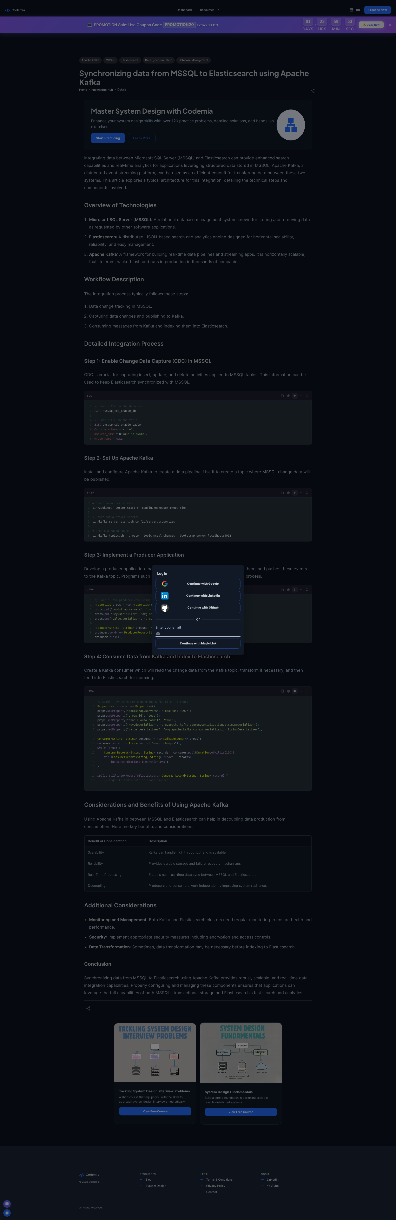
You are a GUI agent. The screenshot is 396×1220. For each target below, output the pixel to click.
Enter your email (168, 627)
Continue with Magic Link (198, 643)
